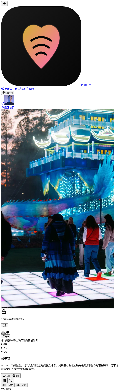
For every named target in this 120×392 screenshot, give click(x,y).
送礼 (17, 376)
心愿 (24, 385)
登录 (4, 325)
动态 (11, 385)
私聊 (8, 376)
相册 (4, 385)
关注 (7, 336)
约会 (18, 385)
